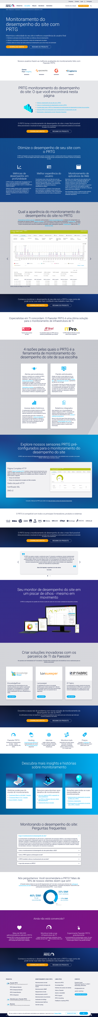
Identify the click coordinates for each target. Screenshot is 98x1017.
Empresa (71, 1)
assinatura (86, 742)
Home (7, 9)
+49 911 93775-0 (79, 991)
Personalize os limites (27, 387)
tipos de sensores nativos (40, 456)
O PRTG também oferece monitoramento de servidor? (34, 859)
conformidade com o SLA (64, 421)
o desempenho (67, 224)
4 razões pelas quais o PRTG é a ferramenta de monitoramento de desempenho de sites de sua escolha (63, 107)
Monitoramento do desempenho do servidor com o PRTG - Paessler (79, 804)
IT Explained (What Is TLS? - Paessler (18, 797)
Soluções (27, 6)
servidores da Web (82, 180)
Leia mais (12, 696)
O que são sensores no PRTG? (27, 863)
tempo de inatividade (27, 380)
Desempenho (17, 9)
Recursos (41, 6)
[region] (49, 1013)
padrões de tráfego (39, 221)
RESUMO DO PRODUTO (40, 47)
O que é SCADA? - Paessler (15, 800)
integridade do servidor (63, 380)
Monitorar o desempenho (74, 801)
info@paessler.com (79, 988)
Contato (77, 1)
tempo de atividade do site (56, 220)
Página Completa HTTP (18, 471)
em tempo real (71, 221)
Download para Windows (30, 742)
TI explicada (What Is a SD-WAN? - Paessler (20, 795)
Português (89, 1)
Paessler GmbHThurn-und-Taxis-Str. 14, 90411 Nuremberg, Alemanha (82, 984)
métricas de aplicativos (58, 416)
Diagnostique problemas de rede (26, 220)
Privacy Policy (57, 1013)
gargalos (25, 182)
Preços (34, 6)
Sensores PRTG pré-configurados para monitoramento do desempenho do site (56, 109)
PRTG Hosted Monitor (32, 745)
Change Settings (71, 1013)
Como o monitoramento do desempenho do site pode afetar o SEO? (38, 850)
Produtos (19, 6)
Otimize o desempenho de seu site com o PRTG (49, 103)
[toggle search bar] (90, 6)
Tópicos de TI (11, 9)
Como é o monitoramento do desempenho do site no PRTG (52, 105)
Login (81, 1)
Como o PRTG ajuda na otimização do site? (31, 855)
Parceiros (49, 6)
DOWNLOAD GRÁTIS (17, 47)
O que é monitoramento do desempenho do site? (32, 836)
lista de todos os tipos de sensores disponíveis (60, 501)
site (46, 182)
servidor (72, 414)
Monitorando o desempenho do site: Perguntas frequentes (51, 112)
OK (83, 1013)
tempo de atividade (38, 417)
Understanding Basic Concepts (46, 802)
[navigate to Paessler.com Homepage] (10, 6)
